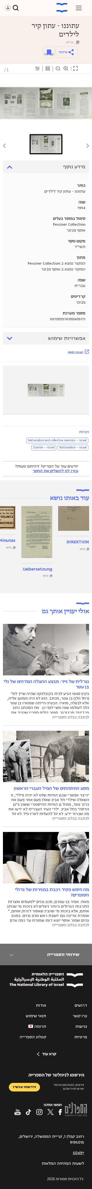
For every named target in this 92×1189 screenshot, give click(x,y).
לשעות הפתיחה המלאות (63, 1163)
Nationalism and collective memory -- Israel (57, 440)
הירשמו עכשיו (24, 1087)
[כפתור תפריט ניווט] (78, 8)
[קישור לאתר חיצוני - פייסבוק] (60, 1112)
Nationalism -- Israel (73, 447)
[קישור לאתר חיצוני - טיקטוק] (28, 1112)
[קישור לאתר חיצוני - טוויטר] (50, 1112)
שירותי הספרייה (63, 954)
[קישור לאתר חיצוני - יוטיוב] (17, 1112)
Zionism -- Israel (43, 447)
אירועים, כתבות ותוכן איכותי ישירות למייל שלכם (69, 1087)
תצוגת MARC (75, 352)
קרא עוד (49, 1054)
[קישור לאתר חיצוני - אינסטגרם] (39, 1112)
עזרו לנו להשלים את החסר (55, 471)
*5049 (78, 1153)
